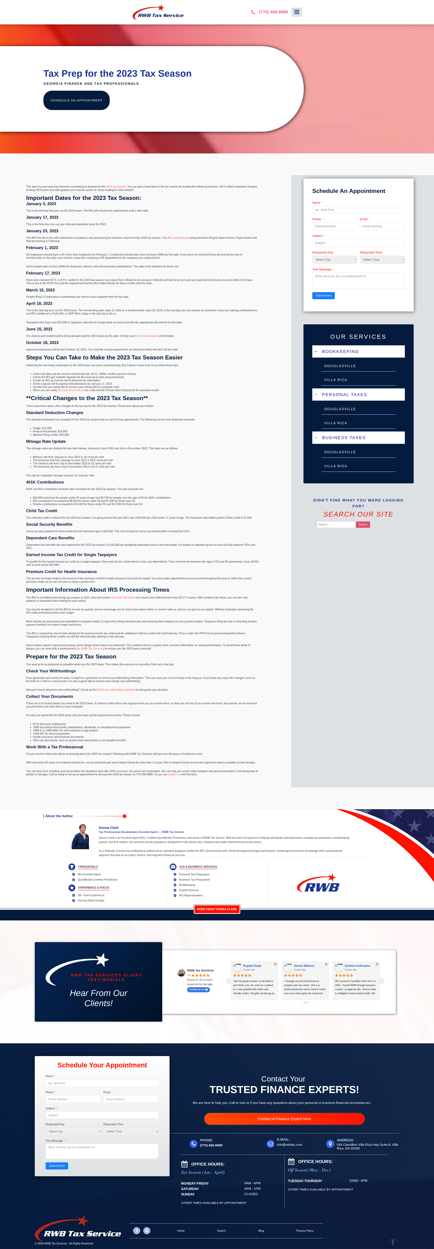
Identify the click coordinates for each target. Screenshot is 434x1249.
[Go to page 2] (308, 1002)
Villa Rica (335, 380)
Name (316, 202)
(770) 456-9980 (273, 12)
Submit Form (323, 295)
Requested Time (371, 252)
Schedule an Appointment (77, 100)
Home (181, 1230)
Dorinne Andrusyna (306, 965)
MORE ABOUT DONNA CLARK (217, 909)
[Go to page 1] (305, 1002)
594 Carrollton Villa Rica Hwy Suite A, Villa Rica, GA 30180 (367, 1146)
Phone (316, 219)
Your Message (322, 269)
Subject (317, 236)
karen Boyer (353, 965)
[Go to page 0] (302, 1002)
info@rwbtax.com (289, 1144)
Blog (261, 1230)
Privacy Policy (304, 1230)
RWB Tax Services (200, 970)
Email (363, 219)
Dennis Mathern (253, 965)
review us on (196, 989)
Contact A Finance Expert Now (284, 1119)
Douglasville (340, 366)
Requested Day (322, 252)
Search (221, 1230)
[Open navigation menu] (297, 12)
